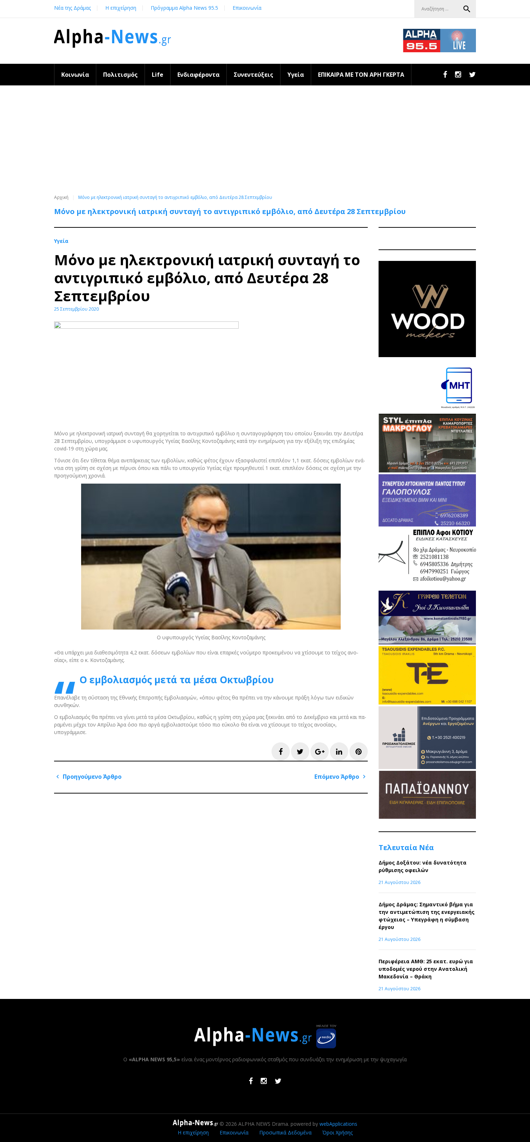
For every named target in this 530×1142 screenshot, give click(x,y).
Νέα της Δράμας (72, 7)
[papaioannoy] (427, 816)
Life (157, 75)
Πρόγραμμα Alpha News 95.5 (184, 7)
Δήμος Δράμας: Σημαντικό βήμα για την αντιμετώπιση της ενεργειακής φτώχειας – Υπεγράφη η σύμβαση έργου (426, 915)
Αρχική (61, 197)
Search (467, 9)
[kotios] (427, 586)
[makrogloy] (427, 470)
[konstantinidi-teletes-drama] (427, 642)
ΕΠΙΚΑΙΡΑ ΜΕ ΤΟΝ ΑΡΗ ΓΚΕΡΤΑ (361, 75)
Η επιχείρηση (120, 7)
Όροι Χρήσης (337, 1132)
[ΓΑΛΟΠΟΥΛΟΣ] (427, 524)
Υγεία (295, 75)
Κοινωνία (75, 75)
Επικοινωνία (247, 7)
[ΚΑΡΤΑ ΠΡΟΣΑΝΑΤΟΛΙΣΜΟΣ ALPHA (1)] (427, 767)
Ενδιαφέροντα (198, 75)
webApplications (338, 1123)
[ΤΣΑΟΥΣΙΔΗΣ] (427, 702)
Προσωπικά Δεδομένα (285, 1132)
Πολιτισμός (120, 75)
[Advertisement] (265, 139)
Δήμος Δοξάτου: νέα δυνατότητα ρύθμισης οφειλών (423, 866)
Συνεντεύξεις (253, 75)
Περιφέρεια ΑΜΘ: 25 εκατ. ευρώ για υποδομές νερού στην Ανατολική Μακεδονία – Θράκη (426, 969)
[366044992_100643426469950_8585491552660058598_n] (427, 355)
